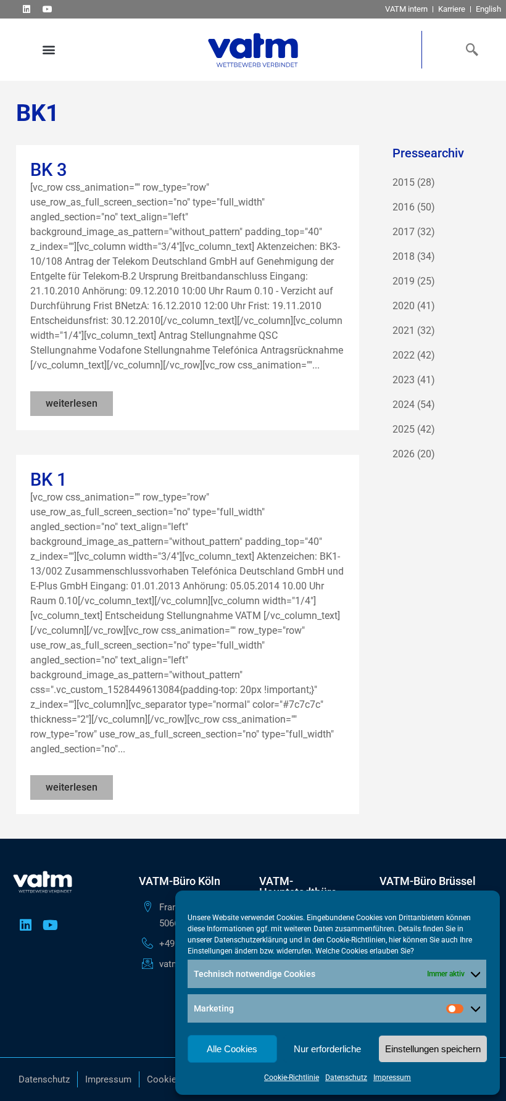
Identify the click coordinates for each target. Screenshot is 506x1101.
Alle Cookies (232, 1049)
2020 (403, 306)
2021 (403, 330)
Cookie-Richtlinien (356, 940)
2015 (403, 182)
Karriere (451, 9)
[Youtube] (47, 9)
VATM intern (406, 9)
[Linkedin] (26, 9)
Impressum (392, 1077)
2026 (403, 454)
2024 (403, 404)
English (488, 9)
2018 (403, 256)
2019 (403, 281)
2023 (403, 380)
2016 (403, 207)
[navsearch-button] (469, 49)
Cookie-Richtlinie (291, 1077)
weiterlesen (71, 403)
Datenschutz (346, 1077)
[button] (48, 49)
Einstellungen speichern (433, 1049)
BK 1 (48, 479)
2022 (403, 355)
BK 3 (48, 169)
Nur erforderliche (327, 1049)
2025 (403, 429)
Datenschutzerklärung (251, 940)
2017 (403, 232)
